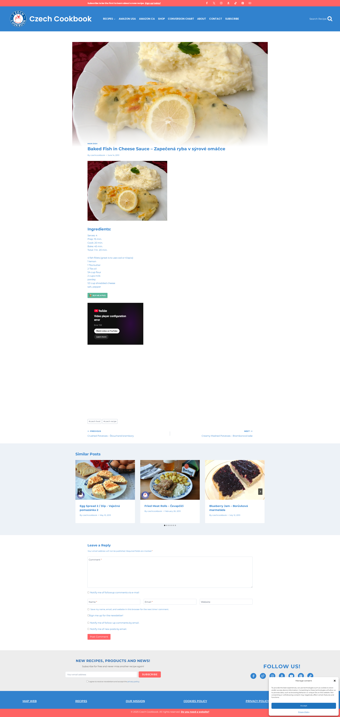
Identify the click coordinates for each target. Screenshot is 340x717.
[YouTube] (249, 3)
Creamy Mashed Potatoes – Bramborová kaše (227, 433)
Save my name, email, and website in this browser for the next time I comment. (129, 609)
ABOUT (201, 19)
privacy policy (133, 681)
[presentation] (105, 480)
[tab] (164, 525)
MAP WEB (30, 701)
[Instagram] (221, 3)
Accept (303, 705)
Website (205, 602)
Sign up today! (153, 3)
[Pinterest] (242, 3)
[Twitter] (214, 3)
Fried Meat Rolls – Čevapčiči (164, 506)
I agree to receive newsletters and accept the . (114, 681)
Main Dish (92, 144)
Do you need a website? (195, 711)
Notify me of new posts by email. (108, 629)
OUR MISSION (135, 701)
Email (149, 602)
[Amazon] (228, 3)
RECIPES (81, 701)
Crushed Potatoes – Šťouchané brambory (111, 433)
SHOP (161, 19)
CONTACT (215, 19)
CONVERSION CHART (181, 19)
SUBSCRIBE (232, 19)
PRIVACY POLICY (257, 701)
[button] (334, 680)
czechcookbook (97, 155)
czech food (94, 421)
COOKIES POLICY (195, 701)
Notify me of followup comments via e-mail (114, 592)
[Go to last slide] (80, 491)
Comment (95, 559)
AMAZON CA (147, 19)
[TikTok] (235, 3)
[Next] (260, 491)
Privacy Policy (303, 712)
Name (93, 602)
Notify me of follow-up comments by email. (114, 622)
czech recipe (109, 421)
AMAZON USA (127, 19)
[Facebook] (206, 3)
